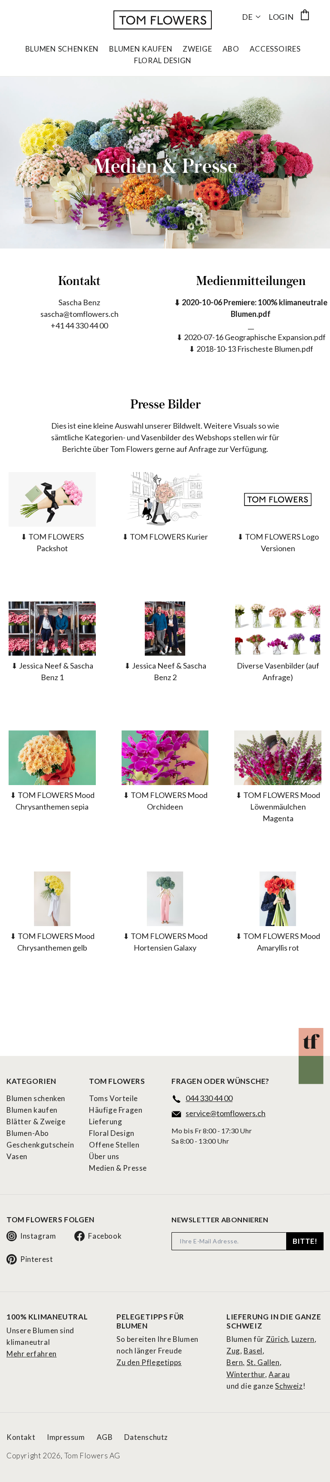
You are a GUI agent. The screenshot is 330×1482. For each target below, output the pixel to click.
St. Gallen (263, 1362)
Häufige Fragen (115, 1109)
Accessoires (275, 49)
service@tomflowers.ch (226, 1113)
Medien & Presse (118, 1167)
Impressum (66, 1437)
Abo (231, 49)
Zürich (277, 1339)
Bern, (235, 1362)
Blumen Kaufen (140, 49)
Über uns (104, 1156)
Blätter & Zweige (36, 1121)
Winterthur (245, 1374)
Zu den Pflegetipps (149, 1362)
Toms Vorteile (113, 1098)
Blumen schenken (35, 1098)
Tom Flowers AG (92, 1455)
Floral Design (163, 60)
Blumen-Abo (27, 1133)
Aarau (279, 1374)
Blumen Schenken (62, 49)
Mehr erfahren (31, 1353)
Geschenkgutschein (40, 1144)
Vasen (17, 1156)
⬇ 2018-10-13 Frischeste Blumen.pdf (251, 348)
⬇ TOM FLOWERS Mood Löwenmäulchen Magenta (277, 806)
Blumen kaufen (32, 1109)
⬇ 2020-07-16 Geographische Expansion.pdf (251, 337)
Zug (233, 1350)
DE (247, 16)
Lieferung (105, 1121)
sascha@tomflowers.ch (79, 314)
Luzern (303, 1339)
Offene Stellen (114, 1144)
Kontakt (20, 1437)
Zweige (197, 49)
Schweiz (288, 1385)
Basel (253, 1350)
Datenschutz (146, 1437)
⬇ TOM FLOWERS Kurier (165, 536)
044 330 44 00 (209, 1098)
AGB (105, 1437)
